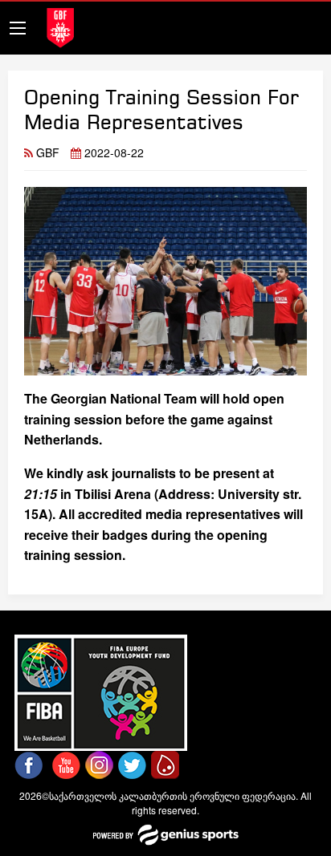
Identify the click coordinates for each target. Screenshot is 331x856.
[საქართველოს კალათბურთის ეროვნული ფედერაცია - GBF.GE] (60, 26)
